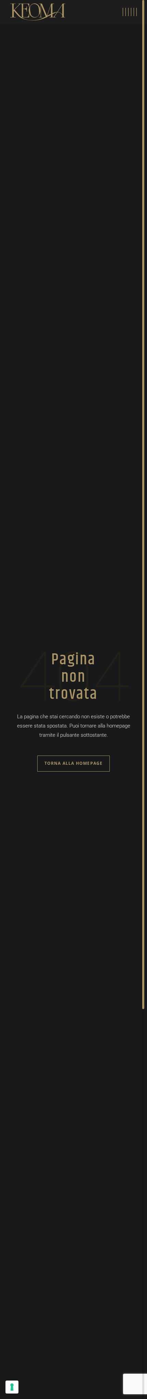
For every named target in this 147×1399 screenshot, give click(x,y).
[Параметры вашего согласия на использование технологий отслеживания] (11, 1387)
